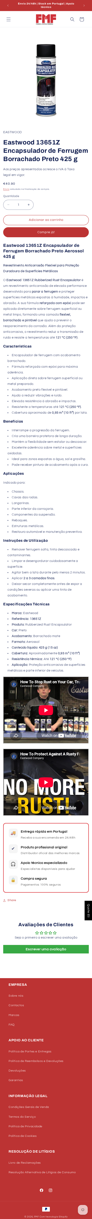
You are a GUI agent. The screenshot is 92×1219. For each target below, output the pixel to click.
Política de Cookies (23, 1136)
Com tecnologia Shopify (54, 1217)
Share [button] (11, 900)
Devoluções (17, 1070)
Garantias (16, 1080)
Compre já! (46, 232)
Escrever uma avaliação (46, 949)
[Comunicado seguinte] (84, 5)
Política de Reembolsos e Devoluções (36, 1061)
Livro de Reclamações (25, 1162)
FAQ (12, 1024)
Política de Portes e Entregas (30, 1051)
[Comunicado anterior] (8, 5)
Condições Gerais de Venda (29, 1107)
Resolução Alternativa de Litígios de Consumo (42, 1172)
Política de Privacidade (25, 1126)
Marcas (14, 1015)
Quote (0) (88, 910)
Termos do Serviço (22, 1116)
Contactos (16, 1005)
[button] (8, 19)
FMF (36, 1217)
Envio (6, 189)
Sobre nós (16, 995)
